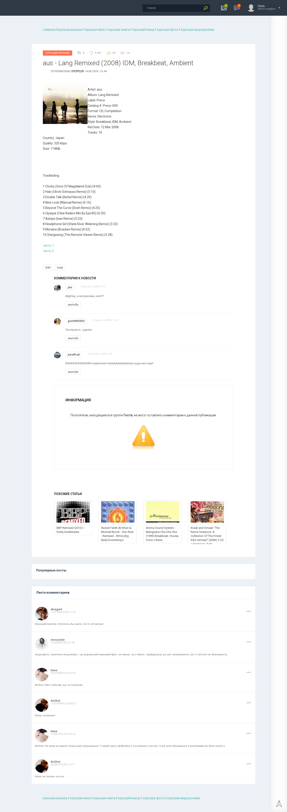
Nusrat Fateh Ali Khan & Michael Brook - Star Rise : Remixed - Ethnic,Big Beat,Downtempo (117, 534)
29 (113, 52)
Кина (54, 670)
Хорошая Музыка (58, 53)
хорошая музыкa (69, 29)
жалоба (73, 304)
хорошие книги (118, 29)
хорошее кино (94, 29)
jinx (70, 287)
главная (49, 29)
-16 (128, 52)
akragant (56, 609)
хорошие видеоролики (197, 29)
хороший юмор (143, 29)
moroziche (58, 639)
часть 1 (48, 245)
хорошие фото (167, 29)
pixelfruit (74, 354)
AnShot (55, 700)
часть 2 (48, 251)
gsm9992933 (76, 321)
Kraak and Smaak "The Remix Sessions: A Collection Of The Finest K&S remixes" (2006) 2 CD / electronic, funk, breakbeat (207, 538)
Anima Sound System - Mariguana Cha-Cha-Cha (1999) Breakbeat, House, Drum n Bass (162, 534)
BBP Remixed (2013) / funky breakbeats (70, 530)
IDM (47, 267)
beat (60, 267)
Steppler (77, 71)
